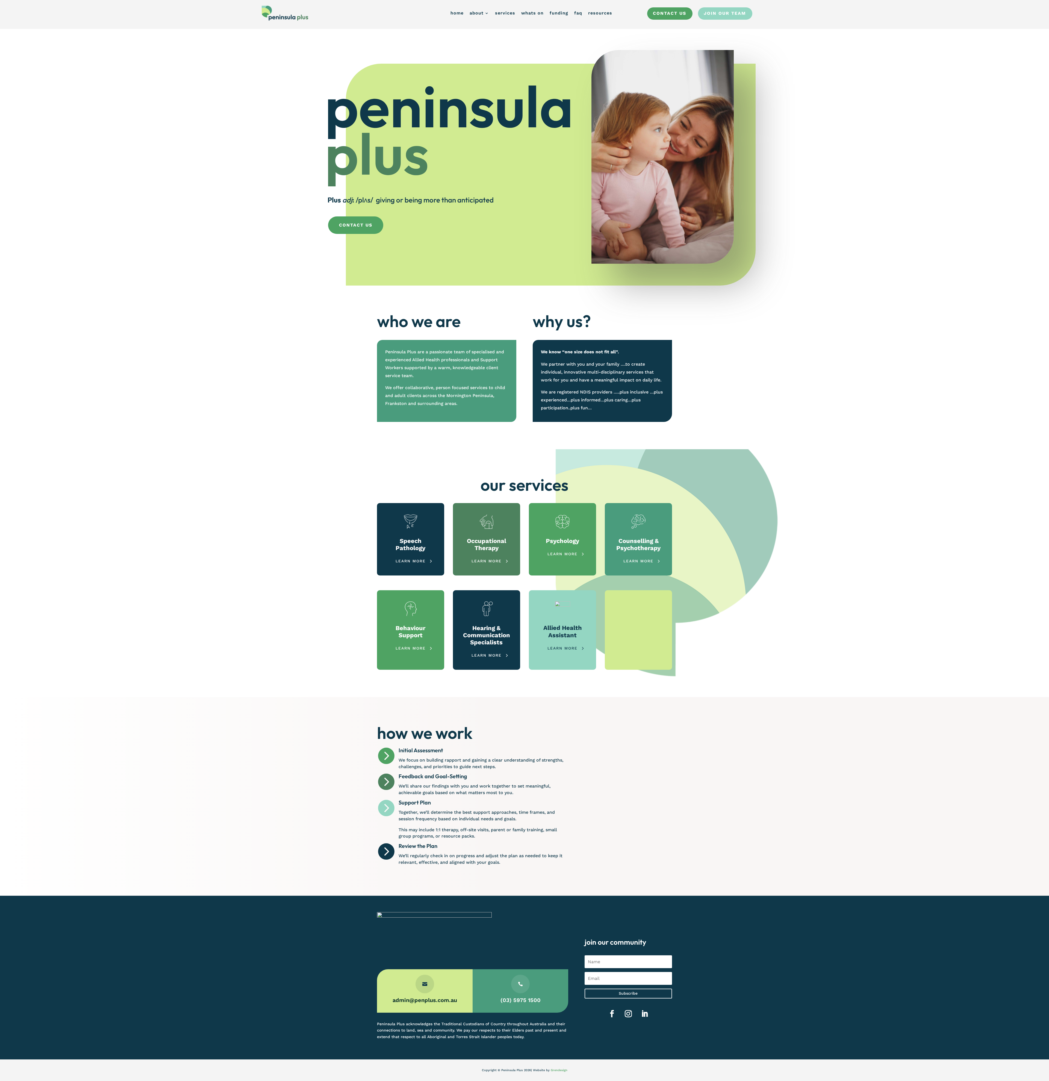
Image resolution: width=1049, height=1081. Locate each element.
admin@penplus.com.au (425, 1000)
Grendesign (559, 1070)
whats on (532, 13)
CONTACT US (355, 225)
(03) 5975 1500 (520, 1000)
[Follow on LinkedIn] (645, 1014)
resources (600, 13)
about (477, 13)
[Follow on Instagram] (628, 1014)
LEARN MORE (411, 561)
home (457, 13)
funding (559, 13)
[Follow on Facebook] (612, 1014)
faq (578, 13)
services (505, 13)
